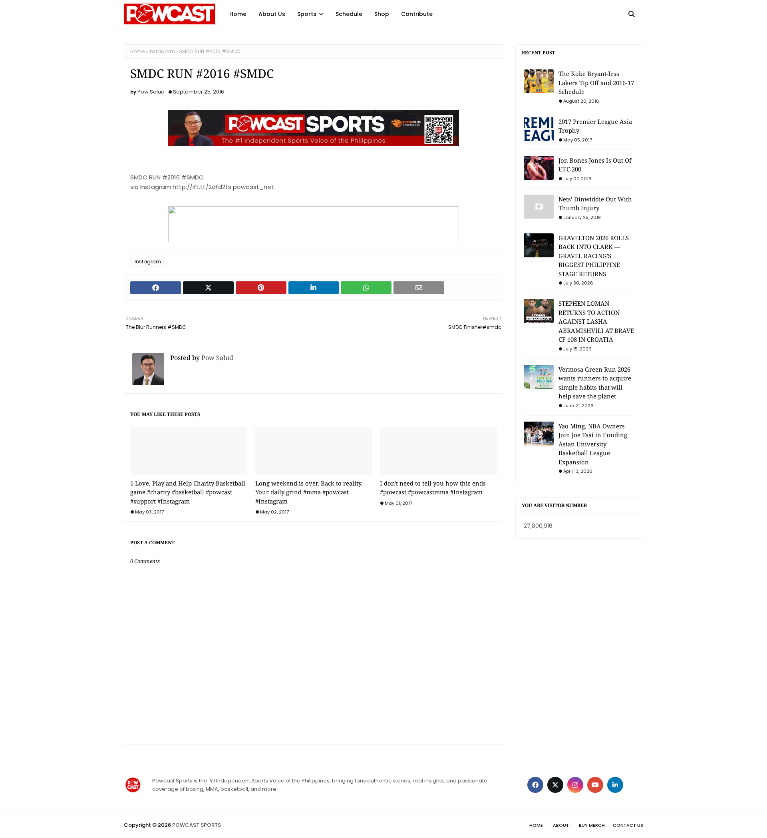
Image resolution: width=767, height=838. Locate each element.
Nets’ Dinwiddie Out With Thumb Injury (595, 203)
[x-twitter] (555, 785)
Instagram (162, 51)
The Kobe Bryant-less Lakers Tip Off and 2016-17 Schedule (596, 83)
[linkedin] (615, 785)
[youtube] (595, 785)
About (561, 825)
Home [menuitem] (237, 14)
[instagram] (575, 785)
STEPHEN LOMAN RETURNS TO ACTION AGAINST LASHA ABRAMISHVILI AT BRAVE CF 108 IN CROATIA (596, 321)
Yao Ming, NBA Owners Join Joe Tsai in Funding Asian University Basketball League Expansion (592, 444)
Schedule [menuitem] (349, 14)
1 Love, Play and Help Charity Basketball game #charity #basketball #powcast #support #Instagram (187, 492)
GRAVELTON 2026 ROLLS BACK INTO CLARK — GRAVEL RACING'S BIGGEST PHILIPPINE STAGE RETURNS (593, 256)
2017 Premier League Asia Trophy (595, 126)
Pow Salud (151, 92)
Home (137, 51)
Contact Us (628, 825)
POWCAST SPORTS (196, 825)
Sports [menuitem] (306, 14)
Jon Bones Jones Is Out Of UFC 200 (595, 164)
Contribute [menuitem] (417, 14)
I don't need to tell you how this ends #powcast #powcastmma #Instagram (433, 487)
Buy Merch (592, 825)
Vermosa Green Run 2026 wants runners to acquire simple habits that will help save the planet (594, 382)
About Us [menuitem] (271, 14)
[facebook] (535, 785)
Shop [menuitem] (381, 14)
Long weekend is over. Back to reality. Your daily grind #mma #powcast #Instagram (309, 492)
